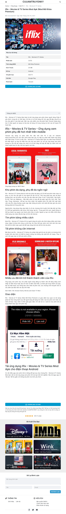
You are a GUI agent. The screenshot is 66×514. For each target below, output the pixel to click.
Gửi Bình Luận (55, 492)
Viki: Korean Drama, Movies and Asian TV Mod (26, 290)
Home (7, 6)
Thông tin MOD (11, 113)
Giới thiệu (11, 501)
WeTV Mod (21, 186)
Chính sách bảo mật (43, 503)
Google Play (32, 78)
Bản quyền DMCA (42, 501)
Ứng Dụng (14, 6)
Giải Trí (21, 6)
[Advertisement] (33, 100)
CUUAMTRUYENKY (33, 1)
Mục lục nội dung (11, 52)
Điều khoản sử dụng (43, 505)
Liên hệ (18, 501)
